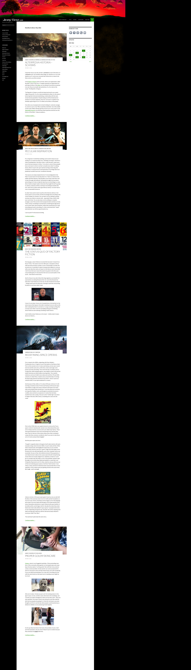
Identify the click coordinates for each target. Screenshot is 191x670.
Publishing (33, 249)
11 (77, 52)
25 (77, 57)
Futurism (4, 60)
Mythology (4, 65)
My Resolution (5, 36)
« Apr (70, 61)
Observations (42, 148)
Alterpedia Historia (45, 59)
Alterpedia (37, 59)
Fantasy (3, 56)
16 (70, 55)
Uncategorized (5, 76)
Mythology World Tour (6, 67)
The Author (80, 19)
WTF (3, 80)
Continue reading (30, 115)
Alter (39, 85)
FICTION (53, 59)
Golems (27, 563)
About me (27, 148)
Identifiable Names (6, 38)
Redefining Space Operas (41, 354)
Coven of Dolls (5, 33)
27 (83, 57)
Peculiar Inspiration (38, 151)
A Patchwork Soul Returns (7, 40)
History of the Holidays (6, 62)
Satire (40, 553)
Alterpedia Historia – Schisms (38, 64)
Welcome (87, 19)
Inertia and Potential (6, 34)
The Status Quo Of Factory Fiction (42, 253)
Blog (70, 19)
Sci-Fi (34, 352)
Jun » (90, 61)
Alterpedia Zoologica (6, 54)
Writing (49, 148)
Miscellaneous (34, 148)
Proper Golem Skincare (40, 555)
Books (74, 19)
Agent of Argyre (62, 19)
